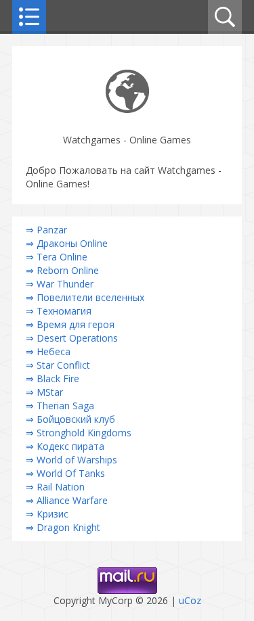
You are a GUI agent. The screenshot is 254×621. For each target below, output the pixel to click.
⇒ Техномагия (58, 310)
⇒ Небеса (48, 351)
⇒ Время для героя (70, 324)
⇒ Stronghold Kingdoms (78, 432)
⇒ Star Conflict (58, 365)
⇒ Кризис (47, 513)
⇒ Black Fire (52, 378)
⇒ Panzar (46, 229)
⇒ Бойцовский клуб (70, 419)
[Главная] (127, 109)
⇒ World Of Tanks (65, 473)
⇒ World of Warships (71, 459)
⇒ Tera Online (56, 256)
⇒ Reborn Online (62, 270)
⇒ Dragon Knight (63, 527)
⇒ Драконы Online (67, 243)
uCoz (190, 600)
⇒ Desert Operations (72, 337)
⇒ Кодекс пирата (65, 446)
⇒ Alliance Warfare (67, 500)
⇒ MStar (44, 392)
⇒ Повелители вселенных (85, 297)
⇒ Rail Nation (55, 486)
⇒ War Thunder (59, 283)
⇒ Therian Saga (60, 405)
